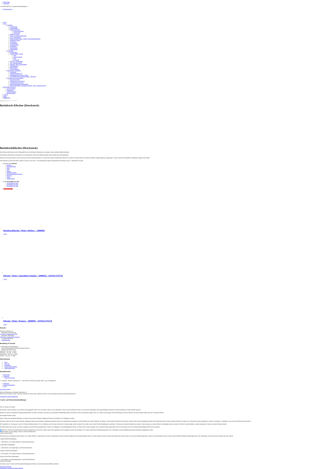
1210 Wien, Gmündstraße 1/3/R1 (9, 334)
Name (8, 168)
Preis (8, 169)
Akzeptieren (3, 396)
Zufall (8, 177)
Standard (9, 165)
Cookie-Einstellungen (12, 396)
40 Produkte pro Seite (12, 184)
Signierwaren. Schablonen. (14, 70)
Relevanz (9, 175)
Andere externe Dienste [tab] (6, 433)
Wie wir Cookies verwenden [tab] (7, 407)
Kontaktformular (5, 340)
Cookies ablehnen (18, 468)
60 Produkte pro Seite (12, 186)
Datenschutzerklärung (6, 466)
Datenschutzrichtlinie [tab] (5, 461)
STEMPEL (10, 25)
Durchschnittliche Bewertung (14, 174)
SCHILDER (10, 51)
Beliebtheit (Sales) (11, 172)
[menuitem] (162, 2)
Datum (8, 171)
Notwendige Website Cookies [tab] (8, 415)
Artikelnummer (11, 178)
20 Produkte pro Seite (12, 183)
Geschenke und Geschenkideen (15, 78)
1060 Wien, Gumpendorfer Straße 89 (10, 337)
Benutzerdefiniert (11, 166)
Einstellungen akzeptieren (7, 468)
